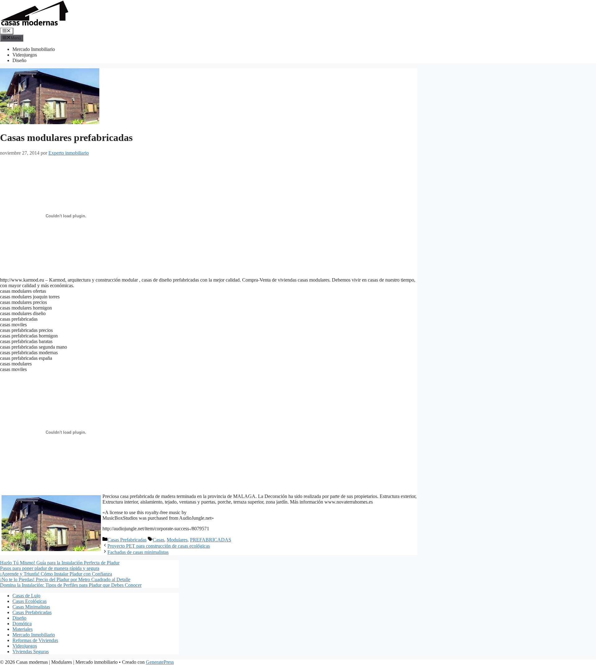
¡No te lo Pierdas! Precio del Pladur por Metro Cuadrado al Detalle (65, 579)
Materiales (22, 629)
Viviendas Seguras (30, 651)
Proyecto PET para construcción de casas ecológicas (158, 546)
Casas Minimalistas (31, 606)
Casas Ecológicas (29, 601)
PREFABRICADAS (210, 539)
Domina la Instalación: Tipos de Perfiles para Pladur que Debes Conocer (71, 585)
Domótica (22, 623)
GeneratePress (160, 662)
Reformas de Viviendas (35, 640)
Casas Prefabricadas (127, 539)
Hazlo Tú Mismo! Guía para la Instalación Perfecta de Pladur (60, 562)
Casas (158, 539)
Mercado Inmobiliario (33, 49)
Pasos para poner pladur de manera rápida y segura (49, 568)
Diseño (19, 60)
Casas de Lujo (26, 595)
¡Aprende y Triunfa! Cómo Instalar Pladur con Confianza (56, 574)
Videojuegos (24, 54)
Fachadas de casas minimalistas (138, 552)
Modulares (177, 539)
